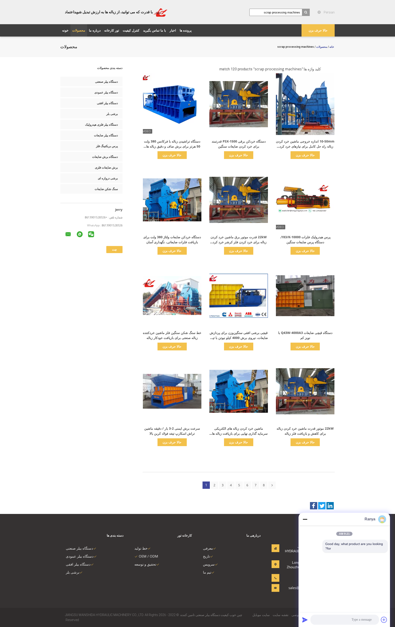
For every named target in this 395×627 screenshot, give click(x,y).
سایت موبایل (261, 615)
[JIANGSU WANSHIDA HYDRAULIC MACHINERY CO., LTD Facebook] (313, 505)
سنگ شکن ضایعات (106, 189)
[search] (306, 12)
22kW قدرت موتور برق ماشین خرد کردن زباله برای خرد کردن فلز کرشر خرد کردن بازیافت (239, 242)
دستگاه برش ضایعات (105, 157)
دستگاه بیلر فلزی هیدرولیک (101, 124)
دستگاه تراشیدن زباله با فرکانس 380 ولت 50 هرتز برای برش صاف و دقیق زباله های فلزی (172, 146)
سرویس (209, 564)
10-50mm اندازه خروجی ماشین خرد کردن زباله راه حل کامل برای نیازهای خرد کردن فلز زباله (305, 146)
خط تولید (140, 548)
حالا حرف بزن (318, 30)
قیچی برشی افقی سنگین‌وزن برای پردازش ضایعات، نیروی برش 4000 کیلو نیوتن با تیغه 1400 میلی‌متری (238, 338)
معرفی (208, 548)
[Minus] (305, 519)
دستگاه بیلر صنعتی (106, 81)
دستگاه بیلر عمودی (106, 92)
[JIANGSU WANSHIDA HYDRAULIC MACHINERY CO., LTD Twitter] (322, 505)
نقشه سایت (280, 615)
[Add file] (384, 620)
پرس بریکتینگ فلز (107, 146)
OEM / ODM (148, 556)
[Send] (305, 620)
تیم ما (207, 572)
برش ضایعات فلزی (106, 167)
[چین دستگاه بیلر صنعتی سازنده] (160, 12)
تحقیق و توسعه (145, 564)
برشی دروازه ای (108, 178)
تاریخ (206, 556)
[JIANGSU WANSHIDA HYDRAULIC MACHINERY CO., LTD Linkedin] (330, 505)
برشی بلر (112, 114)
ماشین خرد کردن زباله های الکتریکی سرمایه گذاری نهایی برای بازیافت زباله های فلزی (239, 433)
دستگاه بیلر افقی (107, 103)
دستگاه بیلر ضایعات (106, 135)
